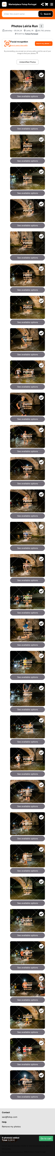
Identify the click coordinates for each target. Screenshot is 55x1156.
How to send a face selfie (19, 45)
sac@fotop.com (9, 1117)
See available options (27, 96)
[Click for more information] (37, 53)
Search (47, 14)
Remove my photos (11, 1126)
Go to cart (46, 1138)
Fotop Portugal (31, 34)
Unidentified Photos (27, 62)
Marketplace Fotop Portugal (22, 4)
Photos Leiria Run (24, 26)
